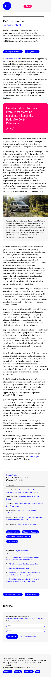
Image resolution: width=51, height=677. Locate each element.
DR (7, 6)
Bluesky (25, 663)
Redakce (22, 658)
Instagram (28, 672)
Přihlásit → (12, 636)
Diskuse (34, 661)
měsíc (20, 553)
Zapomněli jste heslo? (28, 636)
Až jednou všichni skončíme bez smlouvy (24, 564)
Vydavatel (13, 661)
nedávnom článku (12, 58)
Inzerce (33, 663)
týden (15, 553)
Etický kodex (24, 661)
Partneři (8, 665)
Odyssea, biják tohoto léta (19, 568)
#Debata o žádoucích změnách (18, 537)
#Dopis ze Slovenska (30, 532)
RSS (37, 672)
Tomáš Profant (12, 25)
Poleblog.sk (34, 456)
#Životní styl (12, 541)
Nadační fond (14, 663)
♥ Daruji (27, 6)
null (39, 663)
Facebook (7, 672)
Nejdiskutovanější (22, 551)
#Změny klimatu (13, 532)
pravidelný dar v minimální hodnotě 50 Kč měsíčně (25, 619)
